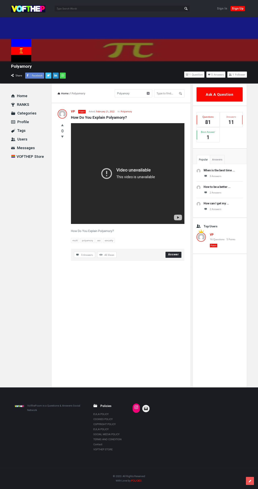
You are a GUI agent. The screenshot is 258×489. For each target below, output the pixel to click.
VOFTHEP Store (30, 156)
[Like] (62, 125)
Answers (217, 159)
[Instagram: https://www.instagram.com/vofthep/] (136, 407)
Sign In (222, 8)
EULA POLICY (101, 414)
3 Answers (215, 176)
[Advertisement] (220, 320)
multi (75, 240)
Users (22, 139)
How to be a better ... (217, 186)
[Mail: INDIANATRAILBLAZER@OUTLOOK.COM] (146, 408)
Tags (21, 130)
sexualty (109, 240)
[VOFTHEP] (31, 8)
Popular (203, 159)
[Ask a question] (250, 481)
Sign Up (237, 8)
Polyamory (126, 111)
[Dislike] (62, 136)
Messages (26, 148)
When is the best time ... (219, 170)
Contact (97, 444)
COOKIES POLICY (103, 419)
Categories (26, 113)
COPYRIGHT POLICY (104, 424)
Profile (23, 122)
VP (73, 111)
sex (99, 240)
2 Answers (215, 192)
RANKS (23, 104)
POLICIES (136, 480)
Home (22, 96)
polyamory (87, 240)
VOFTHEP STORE (103, 449)
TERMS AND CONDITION (107, 439)
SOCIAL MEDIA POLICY (106, 434)
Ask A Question (219, 94)
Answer (173, 254)
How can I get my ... (216, 203)
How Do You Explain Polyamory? (99, 117)
